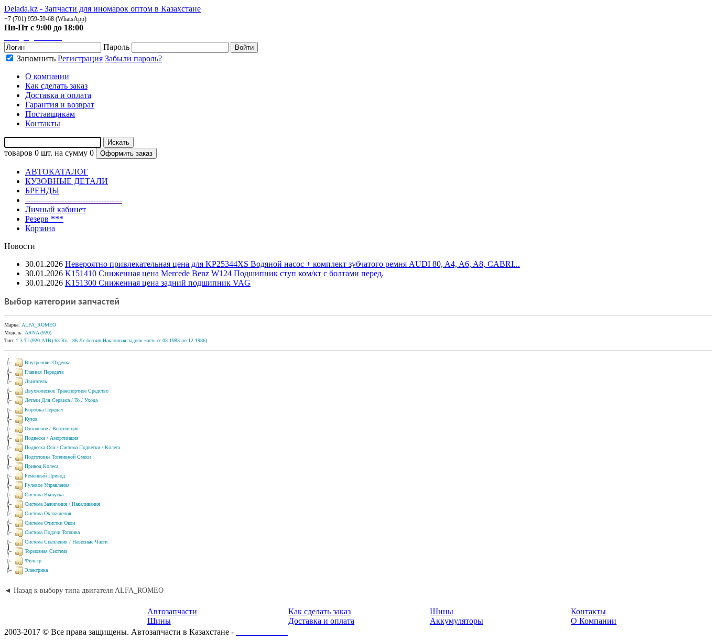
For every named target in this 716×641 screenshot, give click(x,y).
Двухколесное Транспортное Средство (67, 391)
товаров (18, 152)
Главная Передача (44, 372)
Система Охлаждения (48, 513)
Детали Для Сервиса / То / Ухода (61, 400)
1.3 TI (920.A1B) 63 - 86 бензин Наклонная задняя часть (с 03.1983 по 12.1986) (111, 340)
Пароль (116, 46)
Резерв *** (44, 218)
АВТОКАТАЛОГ (56, 171)
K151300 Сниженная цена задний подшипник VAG (158, 282)
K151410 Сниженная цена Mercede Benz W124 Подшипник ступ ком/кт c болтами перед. (224, 273)
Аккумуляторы (456, 620)
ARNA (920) (38, 332)
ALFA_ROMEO (38, 325)
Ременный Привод (45, 476)
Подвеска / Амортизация (52, 438)
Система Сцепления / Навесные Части (66, 542)
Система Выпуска (44, 494)
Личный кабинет (55, 209)
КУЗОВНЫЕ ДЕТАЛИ (66, 181)
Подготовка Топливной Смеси (58, 457)
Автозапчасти (172, 611)
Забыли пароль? (133, 58)
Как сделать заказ (319, 611)
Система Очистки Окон (50, 523)
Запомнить (35, 58)
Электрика (36, 570)
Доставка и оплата (321, 620)
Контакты (588, 611)
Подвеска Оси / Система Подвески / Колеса (72, 447)
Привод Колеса (41, 466)
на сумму (71, 152)
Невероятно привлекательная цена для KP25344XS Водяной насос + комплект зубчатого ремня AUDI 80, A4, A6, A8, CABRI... (292, 263)
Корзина (40, 228)
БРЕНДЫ (42, 190)
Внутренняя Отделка (47, 362)
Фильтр (33, 560)
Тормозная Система (46, 551)
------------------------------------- (73, 199)
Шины (159, 620)
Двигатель (36, 381)
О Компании (593, 620)
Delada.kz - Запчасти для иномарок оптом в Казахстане (102, 8)
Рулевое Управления (47, 485)
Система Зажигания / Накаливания (62, 504)
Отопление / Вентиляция (52, 428)
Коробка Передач (44, 409)
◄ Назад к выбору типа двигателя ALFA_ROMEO (84, 590)
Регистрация (80, 58)
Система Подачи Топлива (52, 532)
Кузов (31, 419)
